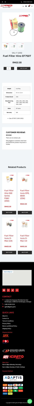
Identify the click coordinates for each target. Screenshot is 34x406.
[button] (29, 15)
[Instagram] (6, 1)
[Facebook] (3, 1)
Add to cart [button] (9, 212)
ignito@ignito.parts (10, 306)
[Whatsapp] (29, 401)
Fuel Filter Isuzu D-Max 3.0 (24, 238)
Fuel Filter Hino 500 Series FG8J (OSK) (9, 196)
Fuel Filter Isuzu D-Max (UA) (9, 238)
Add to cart (23, 68)
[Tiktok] (12, 290)
